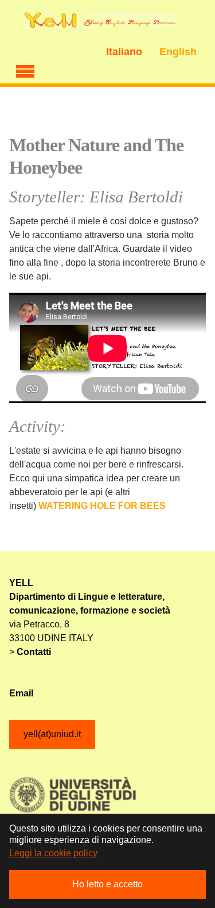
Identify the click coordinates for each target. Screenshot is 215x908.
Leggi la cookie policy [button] (53, 853)
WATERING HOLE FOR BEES (102, 506)
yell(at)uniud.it (52, 734)
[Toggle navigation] (25, 69)
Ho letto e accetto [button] (107, 884)
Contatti (34, 652)
